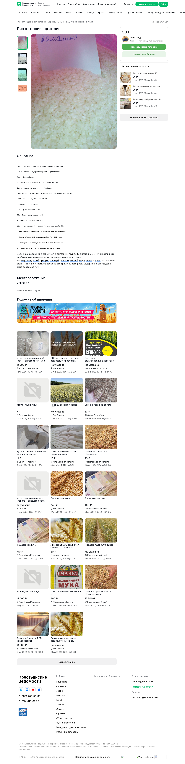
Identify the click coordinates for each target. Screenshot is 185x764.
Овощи (90, 12)
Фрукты (101, 12)
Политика (22, 12)
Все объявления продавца (144, 117)
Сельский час (74, 4)
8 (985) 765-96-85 (29, 696)
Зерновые (53, 22)
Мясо (68, 12)
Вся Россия (23, 282)
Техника (79, 12)
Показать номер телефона (144, 47)
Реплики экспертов (67, 732)
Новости (61, 4)
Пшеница (64, 22)
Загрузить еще (67, 662)
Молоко (58, 12)
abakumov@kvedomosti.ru (145, 697)
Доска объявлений (106, 4)
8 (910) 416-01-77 (29, 701)
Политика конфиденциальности (92, 757)
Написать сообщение (144, 54)
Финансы (35, 12)
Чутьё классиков (135, 12)
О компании (89, 4)
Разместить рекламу (147, 4)
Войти (163, 4)
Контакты (128, 4)
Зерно (47, 12)
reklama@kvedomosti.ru (144, 681)
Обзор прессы (116, 12)
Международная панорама (161, 12)
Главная (21, 22)
